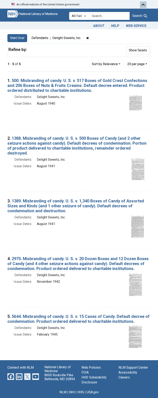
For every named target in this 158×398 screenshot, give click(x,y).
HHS (80, 392)
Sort (105, 64)
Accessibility (127, 372)
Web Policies (91, 367)
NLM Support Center (133, 367)
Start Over (17, 38)
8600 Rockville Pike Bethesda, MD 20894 (59, 377)
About (99, 26)
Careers (124, 377)
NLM (62, 392)
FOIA (85, 372)
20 (136, 64)
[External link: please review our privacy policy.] (10, 376)
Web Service (136, 26)
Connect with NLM (20, 367)
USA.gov (93, 392)
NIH (72, 392)
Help (115, 26)
